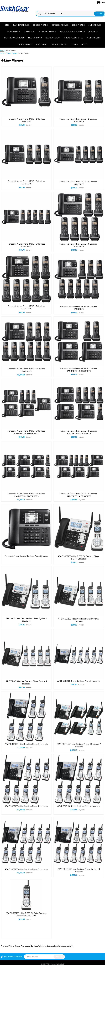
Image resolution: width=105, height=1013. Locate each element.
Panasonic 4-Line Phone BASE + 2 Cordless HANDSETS (78, 120)
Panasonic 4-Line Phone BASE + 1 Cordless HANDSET (26, 120)
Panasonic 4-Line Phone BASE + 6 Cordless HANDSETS (78, 245)
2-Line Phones (94, 25)
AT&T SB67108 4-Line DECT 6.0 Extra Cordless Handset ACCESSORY (26, 914)
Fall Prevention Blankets (72, 31)
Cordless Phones (59, 25)
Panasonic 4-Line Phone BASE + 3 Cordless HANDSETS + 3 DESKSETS (26, 432)
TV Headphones (25, 44)
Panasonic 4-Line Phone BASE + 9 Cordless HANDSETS (26, 370)
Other (84, 44)
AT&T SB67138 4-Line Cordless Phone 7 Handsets (26, 806)
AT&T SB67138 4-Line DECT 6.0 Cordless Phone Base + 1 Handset (78, 557)
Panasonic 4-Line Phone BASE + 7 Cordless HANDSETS (26, 307)
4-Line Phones (13, 31)
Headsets (93, 31)
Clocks (74, 44)
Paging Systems (53, 38)
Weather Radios (59, 44)
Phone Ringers (94, 38)
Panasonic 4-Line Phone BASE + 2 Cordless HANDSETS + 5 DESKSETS (26, 495)
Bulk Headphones (21, 25)
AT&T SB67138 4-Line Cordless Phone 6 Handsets (26, 744)
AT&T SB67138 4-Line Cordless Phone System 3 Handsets (78, 620)
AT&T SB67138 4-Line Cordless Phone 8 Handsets (78, 806)
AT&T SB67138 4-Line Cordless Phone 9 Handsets (26, 869)
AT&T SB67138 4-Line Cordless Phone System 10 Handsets (79, 870)
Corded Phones (40, 25)
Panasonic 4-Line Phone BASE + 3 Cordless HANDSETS (26, 182)
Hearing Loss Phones (14, 38)
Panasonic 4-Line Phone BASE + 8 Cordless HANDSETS (78, 307)
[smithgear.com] (14, 9)
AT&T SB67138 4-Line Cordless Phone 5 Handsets (78, 681)
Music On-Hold (35, 38)
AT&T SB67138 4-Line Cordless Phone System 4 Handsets (26, 682)
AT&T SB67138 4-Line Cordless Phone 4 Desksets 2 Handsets (79, 745)
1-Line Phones (78, 25)
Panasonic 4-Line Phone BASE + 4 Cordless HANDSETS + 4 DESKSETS (78, 495)
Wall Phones (42, 44)
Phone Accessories (73, 38)
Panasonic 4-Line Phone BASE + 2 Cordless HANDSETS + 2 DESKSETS (78, 369)
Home (6, 25)
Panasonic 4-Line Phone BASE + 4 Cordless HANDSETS (78, 183)
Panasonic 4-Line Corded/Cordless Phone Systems (26, 556)
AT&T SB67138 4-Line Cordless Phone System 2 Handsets (26, 620)
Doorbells (29, 31)
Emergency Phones (47, 31)
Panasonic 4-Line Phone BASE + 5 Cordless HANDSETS (26, 245)
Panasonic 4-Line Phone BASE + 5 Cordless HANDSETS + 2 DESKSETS (78, 432)
